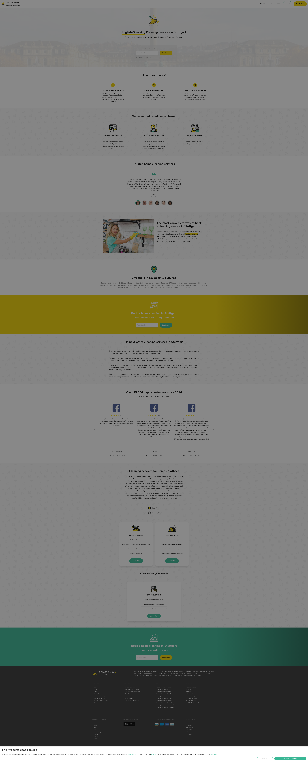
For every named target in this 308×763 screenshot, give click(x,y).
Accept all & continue (133, 754)
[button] (265, 759)
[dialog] (154, 754)
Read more (214, 754)
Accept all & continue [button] (290, 758)
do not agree (154, 754)
